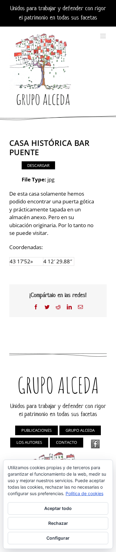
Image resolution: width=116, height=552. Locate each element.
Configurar (58, 538)
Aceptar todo (58, 508)
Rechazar (58, 523)
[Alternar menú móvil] (103, 36)
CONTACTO (66, 442)
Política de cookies (84, 493)
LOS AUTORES (29, 442)
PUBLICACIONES (36, 430)
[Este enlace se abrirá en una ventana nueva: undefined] (95, 444)
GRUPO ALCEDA (80, 430)
